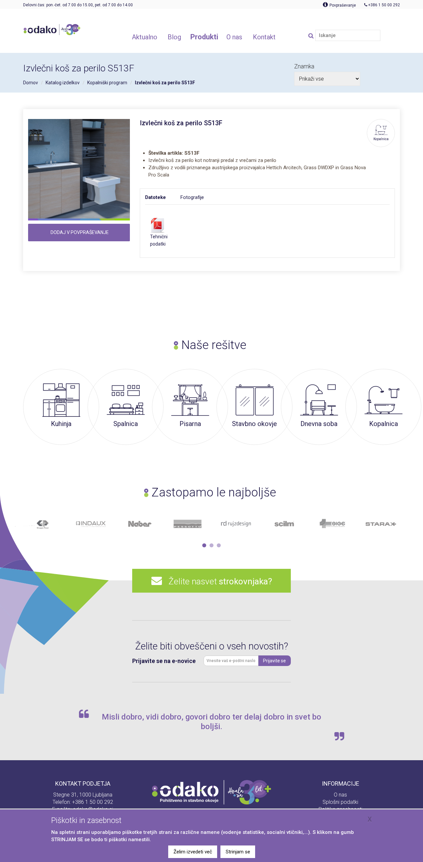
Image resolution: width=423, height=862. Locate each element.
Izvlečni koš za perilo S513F (165, 82)
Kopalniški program (107, 82)
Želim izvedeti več (192, 852)
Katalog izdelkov (63, 82)
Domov (30, 82)
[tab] (162, 197)
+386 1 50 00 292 (92, 802)
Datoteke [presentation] (155, 197)
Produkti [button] (204, 37)
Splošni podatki (340, 802)
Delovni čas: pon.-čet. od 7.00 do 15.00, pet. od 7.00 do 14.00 (78, 5)
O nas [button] (234, 37)
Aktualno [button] (144, 37)
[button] (204, 545)
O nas (340, 795)
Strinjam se (238, 852)
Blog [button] (174, 37)
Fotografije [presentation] (192, 197)
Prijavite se (274, 660)
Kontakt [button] (264, 37)
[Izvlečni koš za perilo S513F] (79, 170)
